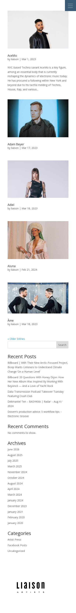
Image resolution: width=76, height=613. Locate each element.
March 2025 (15, 466)
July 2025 (13, 460)
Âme (11, 320)
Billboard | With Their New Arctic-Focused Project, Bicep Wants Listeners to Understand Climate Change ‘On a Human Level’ (38, 367)
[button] (70, 5)
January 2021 (15, 511)
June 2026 (13, 449)
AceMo (12, 56)
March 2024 (15, 494)
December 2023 (17, 506)
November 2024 (17, 472)
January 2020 (15, 523)
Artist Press (14, 539)
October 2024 (16, 477)
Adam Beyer (16, 144)
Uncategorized (16, 551)
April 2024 (13, 489)
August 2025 (15, 455)
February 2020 (16, 517)
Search (62, 345)
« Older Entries (16, 339)
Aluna (11, 266)
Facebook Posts (17, 545)
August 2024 (15, 483)
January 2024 (15, 500)
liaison (15, 59)
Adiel (11, 205)
